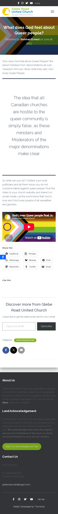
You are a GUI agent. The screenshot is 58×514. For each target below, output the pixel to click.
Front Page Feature (25, 340)
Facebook (18, 3)
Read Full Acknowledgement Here (22, 446)
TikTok (37, 3)
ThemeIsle (40, 506)
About (5, 402)
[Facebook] (3, 257)
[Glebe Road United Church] (19, 11)
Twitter (27, 3)
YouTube (31, 3)
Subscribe (46, 326)
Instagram (22, 3)
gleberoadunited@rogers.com (16, 484)
